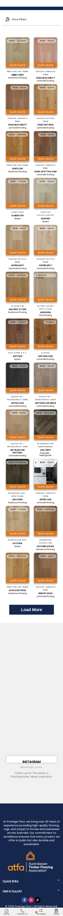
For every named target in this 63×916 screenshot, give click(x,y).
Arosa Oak (17, 403)
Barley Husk (45, 593)
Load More (31, 609)
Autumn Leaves (45, 546)
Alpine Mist (17, 265)
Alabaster (17, 215)
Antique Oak (45, 356)
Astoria (17, 543)
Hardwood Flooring (17, 78)
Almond (45, 218)
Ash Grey (45, 450)
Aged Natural (45, 124)
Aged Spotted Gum (45, 171)
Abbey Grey (17, 75)
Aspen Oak (45, 499)
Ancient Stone (17, 309)
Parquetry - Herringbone (45, 454)
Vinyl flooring (45, 315)
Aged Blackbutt (45, 78)
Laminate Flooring (45, 81)
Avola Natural (17, 590)
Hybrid (17, 218)
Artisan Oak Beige (45, 403)
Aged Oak (17, 168)
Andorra (45, 312)
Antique (17, 356)
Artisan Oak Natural (17, 451)
